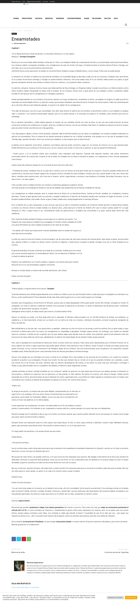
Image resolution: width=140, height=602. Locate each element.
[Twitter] (19, 539)
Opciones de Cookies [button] (115, 597)
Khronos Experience (20, 43)
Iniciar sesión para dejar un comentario (25, 587)
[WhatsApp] (29, 539)
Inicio (13, 31)
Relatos (19, 31)
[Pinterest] (24, 539)
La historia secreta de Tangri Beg (116, 552)
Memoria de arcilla (18, 552)
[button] (125, 24)
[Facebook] (14, 539)
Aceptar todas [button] (131, 597)
